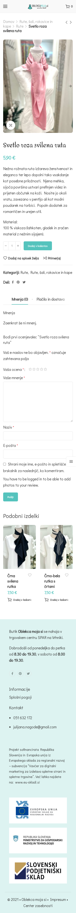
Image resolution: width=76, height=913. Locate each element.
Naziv (8, 427)
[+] (18, 245)
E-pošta (10, 445)
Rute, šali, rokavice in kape (51, 272)
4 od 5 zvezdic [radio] (41, 369)
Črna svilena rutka (12, 581)
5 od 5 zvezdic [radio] (45, 369)
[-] (5, 245)
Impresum (58, 899)
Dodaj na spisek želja (23, 258)
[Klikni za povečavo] (10, 125)
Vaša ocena (13, 369)
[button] (20, 599)
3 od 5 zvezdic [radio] (38, 369)
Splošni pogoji (20, 697)
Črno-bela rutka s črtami (52, 581)
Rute (19, 26)
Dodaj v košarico (38, 246)
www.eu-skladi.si (27, 782)
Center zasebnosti (38, 905)
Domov (8, 21)
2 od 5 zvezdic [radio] (34, 369)
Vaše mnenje (14, 377)
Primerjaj (54, 258)
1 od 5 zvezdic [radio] (30, 369)
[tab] (19, 299)
